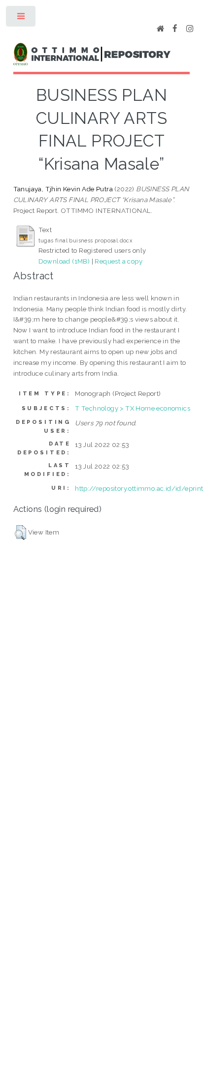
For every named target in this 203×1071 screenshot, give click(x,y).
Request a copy (118, 261)
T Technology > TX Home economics (132, 408)
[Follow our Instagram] (189, 29)
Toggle (21, 18)
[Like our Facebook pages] (174, 29)
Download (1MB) (64, 261)
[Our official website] (160, 29)
